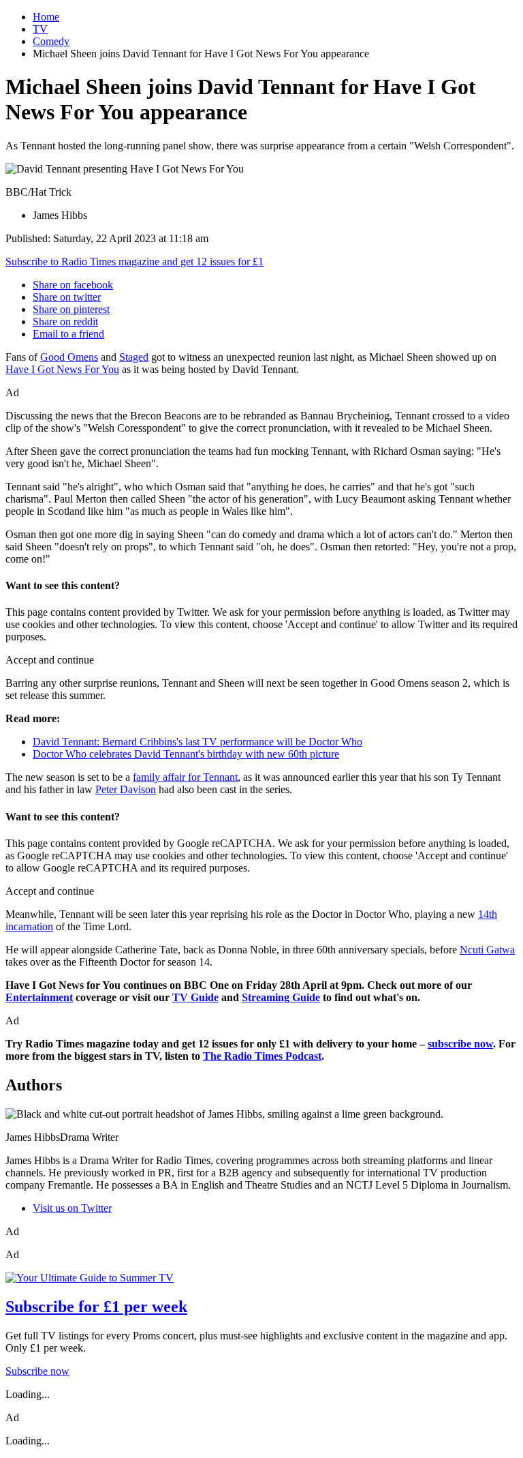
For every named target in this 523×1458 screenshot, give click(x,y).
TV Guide (195, 997)
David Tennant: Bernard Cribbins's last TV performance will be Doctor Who (197, 741)
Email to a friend (68, 334)
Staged (133, 357)
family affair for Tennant (185, 777)
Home (46, 17)
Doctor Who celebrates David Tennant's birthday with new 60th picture (186, 754)
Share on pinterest (71, 309)
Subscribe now (37, 1371)
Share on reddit (65, 321)
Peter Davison (125, 789)
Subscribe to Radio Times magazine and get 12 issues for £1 (134, 261)
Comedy (51, 41)
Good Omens (69, 357)
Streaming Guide (281, 997)
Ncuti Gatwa (487, 949)
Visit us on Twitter (72, 1208)
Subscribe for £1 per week (96, 1306)
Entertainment (39, 997)
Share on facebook (73, 285)
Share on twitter (67, 297)
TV (40, 29)
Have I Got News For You (62, 369)
